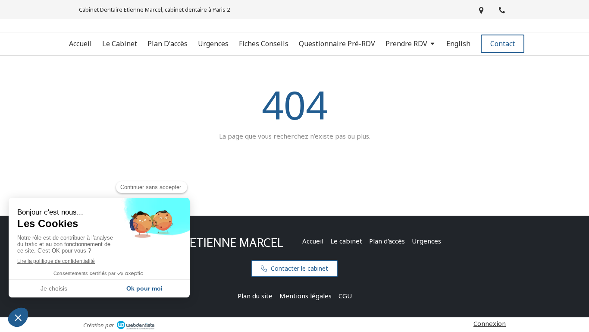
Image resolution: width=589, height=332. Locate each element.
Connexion (489, 323)
